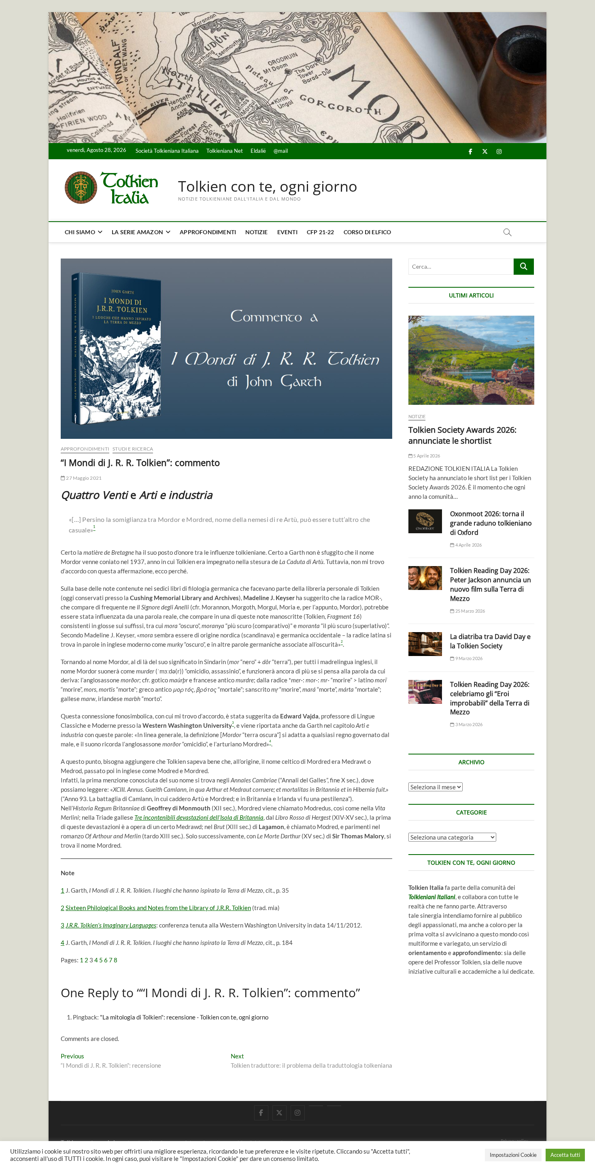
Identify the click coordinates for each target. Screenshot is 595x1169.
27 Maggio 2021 (83, 478)
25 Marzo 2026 (470, 610)
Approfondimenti (208, 232)
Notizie (256, 232)
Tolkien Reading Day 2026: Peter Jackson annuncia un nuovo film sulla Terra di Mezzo (490, 584)
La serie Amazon (137, 232)
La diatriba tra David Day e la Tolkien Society (490, 641)
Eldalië (258, 150)
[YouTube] (316, 1105)
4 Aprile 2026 (468, 544)
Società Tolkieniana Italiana (167, 150)
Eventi (287, 232)
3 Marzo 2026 (468, 724)
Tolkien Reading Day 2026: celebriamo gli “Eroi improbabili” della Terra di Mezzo (489, 698)
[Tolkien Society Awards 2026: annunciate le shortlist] (471, 360)
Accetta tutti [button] (565, 1155)
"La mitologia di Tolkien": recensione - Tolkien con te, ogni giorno (184, 1017)
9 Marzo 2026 (468, 658)
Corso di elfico (367, 232)
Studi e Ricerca (133, 449)
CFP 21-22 (320, 232)
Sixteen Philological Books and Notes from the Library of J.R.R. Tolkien (158, 907)
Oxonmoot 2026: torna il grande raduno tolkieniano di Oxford (491, 523)
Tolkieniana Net (224, 150)
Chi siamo (80, 232)
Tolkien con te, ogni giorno (267, 186)
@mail (281, 150)
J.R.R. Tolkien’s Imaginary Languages (111, 925)
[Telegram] (334, 1105)
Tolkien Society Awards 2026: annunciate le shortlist (462, 435)
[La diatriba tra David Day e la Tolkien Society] (425, 644)
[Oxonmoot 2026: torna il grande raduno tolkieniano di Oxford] (425, 521)
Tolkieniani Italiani (431, 896)
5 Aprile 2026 (426, 455)
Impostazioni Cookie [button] (513, 1155)
